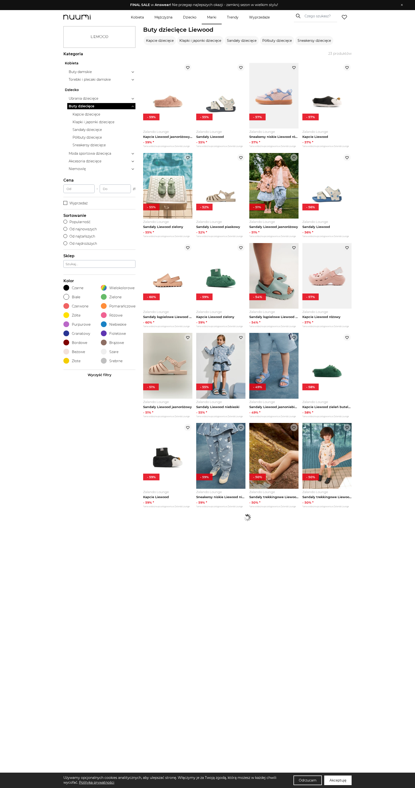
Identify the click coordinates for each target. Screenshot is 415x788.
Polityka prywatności (96, 782)
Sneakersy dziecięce (314, 40)
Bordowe (79, 343)
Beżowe (78, 352)
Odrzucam (308, 780)
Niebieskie (117, 324)
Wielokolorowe (121, 288)
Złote (76, 361)
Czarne (77, 288)
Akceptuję (338, 780)
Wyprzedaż (78, 203)
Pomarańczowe (122, 306)
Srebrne (115, 361)
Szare (113, 352)
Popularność (80, 222)
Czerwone (80, 306)
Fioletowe (117, 333)
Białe (76, 297)
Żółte (76, 315)
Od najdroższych (83, 243)
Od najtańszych (82, 236)
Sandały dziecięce (241, 40)
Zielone (115, 297)
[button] (204, 5)
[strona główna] (85, 17)
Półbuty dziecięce (277, 40)
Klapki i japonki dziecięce (200, 40)
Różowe (115, 315)
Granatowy (81, 333)
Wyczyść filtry (99, 375)
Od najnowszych (83, 229)
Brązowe (116, 343)
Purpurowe (81, 324)
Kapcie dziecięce (160, 40)
